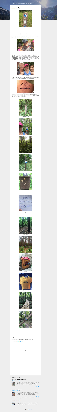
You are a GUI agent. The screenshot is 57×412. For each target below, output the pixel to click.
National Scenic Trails (22, 36)
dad (21, 30)
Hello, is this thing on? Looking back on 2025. (19, 379)
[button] (38, 7)
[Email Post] (13, 337)
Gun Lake (37, 30)
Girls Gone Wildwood (17, 2)
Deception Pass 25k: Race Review (17, 398)
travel (30, 339)
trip (32, 339)
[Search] (46, 2)
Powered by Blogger (29, 409)
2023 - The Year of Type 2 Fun (17, 389)
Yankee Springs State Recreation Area (24, 31)
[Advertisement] (44, 17)
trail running (26, 339)
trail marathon (13, 32)
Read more (37, 386)
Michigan (30, 30)
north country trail (21, 339)
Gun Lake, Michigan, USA (19, 341)
